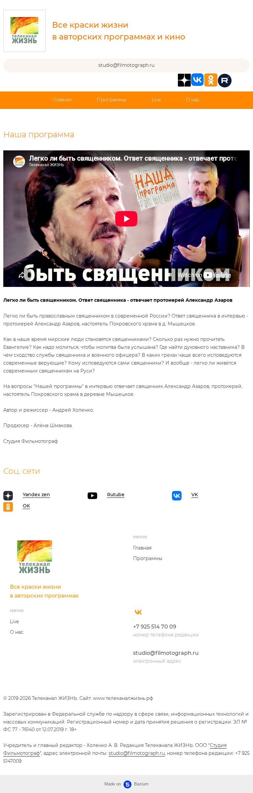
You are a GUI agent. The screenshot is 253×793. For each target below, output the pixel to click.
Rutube (116, 495)
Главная (62, 100)
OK (26, 506)
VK (194, 495)
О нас (193, 100)
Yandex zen (36, 495)
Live (156, 100)
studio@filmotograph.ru (166, 653)
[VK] (138, 612)
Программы (111, 100)
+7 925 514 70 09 (154, 627)
